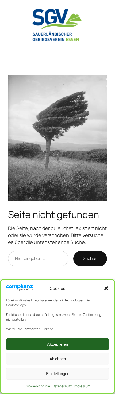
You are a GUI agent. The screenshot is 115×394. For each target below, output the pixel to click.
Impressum (82, 386)
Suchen (90, 258)
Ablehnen (57, 359)
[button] (106, 288)
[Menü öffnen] (16, 53)
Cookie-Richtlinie (37, 386)
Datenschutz (62, 386)
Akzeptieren (57, 344)
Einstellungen (57, 373)
